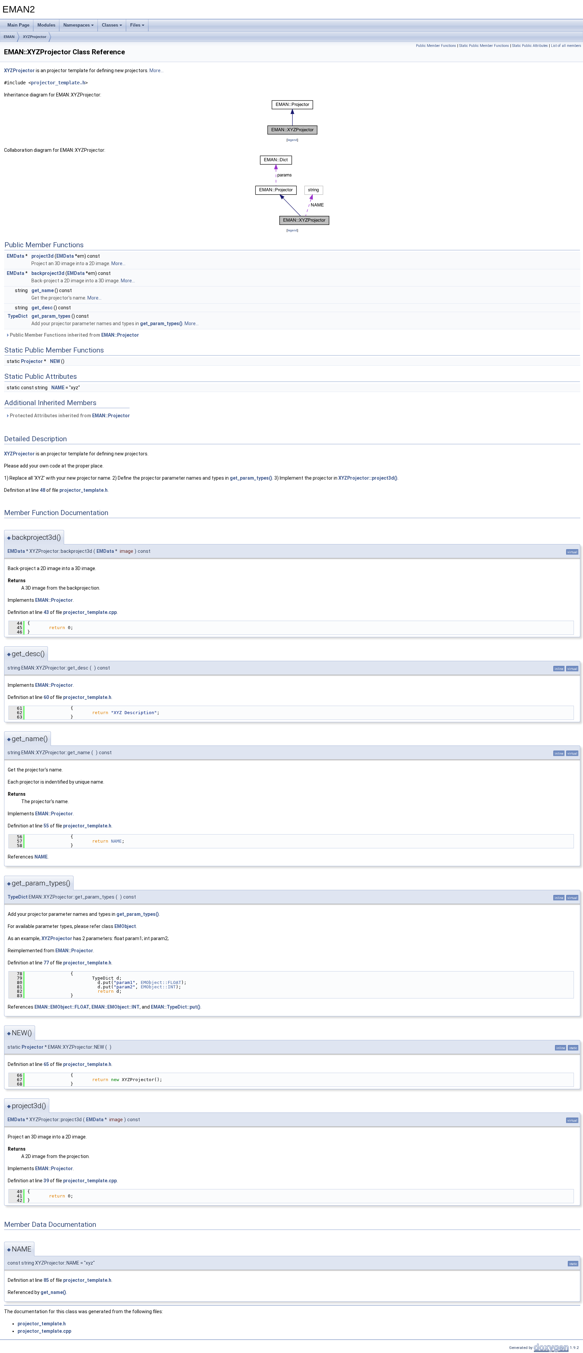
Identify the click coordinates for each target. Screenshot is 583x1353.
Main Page (18, 25)
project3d (42, 256)
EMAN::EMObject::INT (115, 1007)
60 (46, 697)
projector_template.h (58, 82)
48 (42, 490)
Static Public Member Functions (484, 46)
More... (156, 70)
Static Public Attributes (530, 46)
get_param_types (51, 316)
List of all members (566, 46)
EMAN (9, 37)
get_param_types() (161, 323)
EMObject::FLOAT (161, 982)
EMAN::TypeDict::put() (175, 1007)
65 (46, 1064)
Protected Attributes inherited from (69, 415)
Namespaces (76, 25)
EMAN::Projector (120, 335)
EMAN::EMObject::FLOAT (61, 1007)
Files (135, 25)
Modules (46, 25)
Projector (32, 361)
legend (292, 140)
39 (46, 1180)
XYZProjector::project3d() (367, 478)
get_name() (53, 1292)
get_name (42, 290)
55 (46, 825)
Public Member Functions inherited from (74, 335)
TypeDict (17, 316)
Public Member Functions (436, 46)
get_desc (42, 307)
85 (46, 1280)
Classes (110, 25)
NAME (57, 387)
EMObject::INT (158, 986)
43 (46, 612)
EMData (15, 256)
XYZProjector (34, 37)
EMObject (125, 926)
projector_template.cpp (90, 612)
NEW (55, 361)
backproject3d (47, 273)
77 (46, 962)
